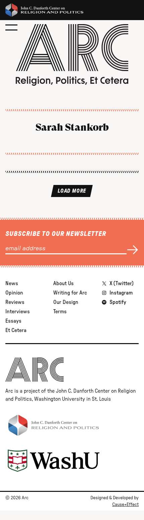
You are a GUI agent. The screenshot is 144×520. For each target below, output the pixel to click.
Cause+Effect (125, 504)
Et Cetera (15, 330)
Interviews (17, 311)
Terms (60, 311)
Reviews (14, 302)
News (11, 283)
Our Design (65, 302)
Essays (13, 321)
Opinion (14, 293)
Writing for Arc (70, 293)
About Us (63, 283)
